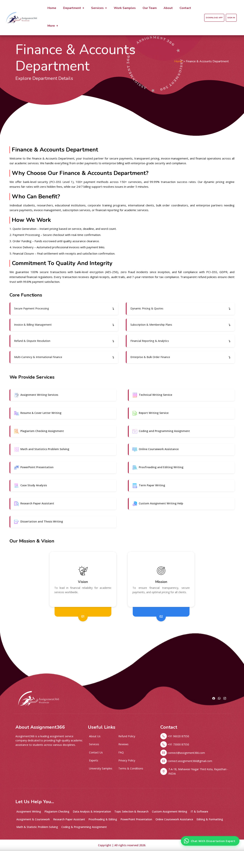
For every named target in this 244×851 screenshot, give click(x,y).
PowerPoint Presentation (37, 467)
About (168, 8)
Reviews (123, 744)
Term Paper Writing (152, 485)
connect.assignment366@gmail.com (190, 761)
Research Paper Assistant (37, 503)
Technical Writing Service (155, 395)
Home (51, 8)
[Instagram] (224, 698)
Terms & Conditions (130, 768)
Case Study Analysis (33, 485)
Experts (93, 760)
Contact (185, 8)
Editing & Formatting (210, 819)
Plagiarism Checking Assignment (42, 431)
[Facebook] (213, 698)
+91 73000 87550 (178, 744)
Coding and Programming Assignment (164, 431)
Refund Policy (126, 736)
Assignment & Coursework (33, 819)
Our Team (150, 8)
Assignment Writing (28, 811)
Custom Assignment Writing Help (161, 503)
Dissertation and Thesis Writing (41, 521)
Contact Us (96, 752)
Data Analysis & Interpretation (92, 811)
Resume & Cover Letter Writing (40, 413)
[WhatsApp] (219, 698)
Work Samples (125, 8)
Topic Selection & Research (131, 811)
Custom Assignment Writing (169, 811)
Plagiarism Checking (56, 811)
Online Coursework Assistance (159, 449)
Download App (214, 17)
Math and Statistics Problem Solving (44, 449)
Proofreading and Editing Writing (161, 467)
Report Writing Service (154, 413)
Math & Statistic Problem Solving (37, 827)
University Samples (100, 768)
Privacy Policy (126, 760)
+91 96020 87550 (178, 736)
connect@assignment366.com (186, 753)
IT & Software (199, 811)
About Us (94, 736)
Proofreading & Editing (102, 819)
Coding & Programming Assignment (84, 827)
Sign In (231, 17)
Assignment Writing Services (39, 395)
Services (94, 744)
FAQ (121, 752)
